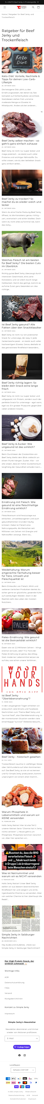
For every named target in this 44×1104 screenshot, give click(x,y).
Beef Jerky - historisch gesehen (21, 756)
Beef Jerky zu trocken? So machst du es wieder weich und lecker (21, 201)
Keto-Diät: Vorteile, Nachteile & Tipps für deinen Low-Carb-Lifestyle (21, 79)
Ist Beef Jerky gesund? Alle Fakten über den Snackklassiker (21, 326)
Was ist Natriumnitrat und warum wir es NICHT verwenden (22, 875)
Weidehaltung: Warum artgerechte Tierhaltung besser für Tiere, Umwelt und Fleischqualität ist (21, 574)
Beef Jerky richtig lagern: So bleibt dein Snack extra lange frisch (20, 385)
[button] (4, 7)
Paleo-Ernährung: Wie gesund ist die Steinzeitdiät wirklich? (20, 639)
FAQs (7, 988)
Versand (8, 993)
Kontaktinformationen (18, 1099)
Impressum (10, 1014)
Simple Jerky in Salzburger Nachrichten (18, 936)
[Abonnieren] (36, 1038)
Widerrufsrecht (30, 1092)
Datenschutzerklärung (15, 982)
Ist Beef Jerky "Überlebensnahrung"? (16, 697)
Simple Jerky (18, 1092)
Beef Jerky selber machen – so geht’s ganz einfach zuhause (20, 142)
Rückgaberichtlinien (14, 999)
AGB (7, 977)
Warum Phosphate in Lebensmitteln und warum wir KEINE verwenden (21, 815)
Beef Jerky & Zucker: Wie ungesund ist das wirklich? (18, 445)
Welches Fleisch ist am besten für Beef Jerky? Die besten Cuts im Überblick (21, 263)
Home (4, 14)
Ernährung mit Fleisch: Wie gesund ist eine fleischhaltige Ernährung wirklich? (20, 505)
